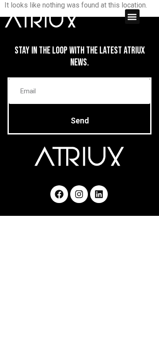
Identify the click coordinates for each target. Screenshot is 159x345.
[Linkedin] (99, 194)
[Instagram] (79, 194)
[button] (132, 16)
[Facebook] (59, 194)
